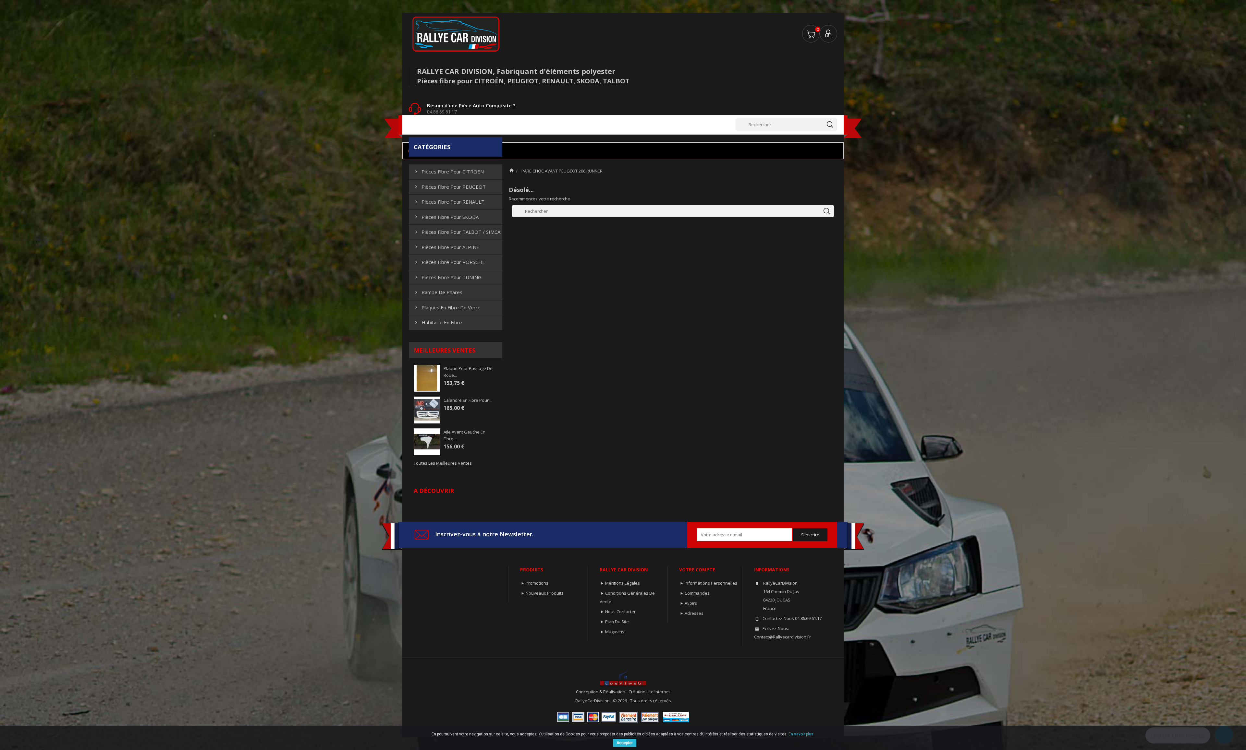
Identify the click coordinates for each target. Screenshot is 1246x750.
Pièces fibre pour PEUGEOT (449, 187)
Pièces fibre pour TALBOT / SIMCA (456, 232)
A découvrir (434, 490)
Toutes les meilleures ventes (443, 463)
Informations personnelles (711, 583)
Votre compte (697, 569)
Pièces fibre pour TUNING (447, 277)
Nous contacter (620, 611)
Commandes (697, 593)
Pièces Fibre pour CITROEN (448, 171)
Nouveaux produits (545, 593)
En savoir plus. (801, 734)
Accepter (625, 743)
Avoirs (691, 603)
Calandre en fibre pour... (468, 400)
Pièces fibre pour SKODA (446, 217)
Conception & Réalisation (601, 692)
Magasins (614, 632)
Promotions (537, 583)
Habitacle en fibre (437, 322)
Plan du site (617, 622)
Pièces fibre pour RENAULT (448, 201)
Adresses (694, 613)
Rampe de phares (437, 292)
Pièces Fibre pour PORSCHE (449, 262)
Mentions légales (622, 583)
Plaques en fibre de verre (447, 307)
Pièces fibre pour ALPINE (446, 247)
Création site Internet (649, 692)
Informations (771, 569)
